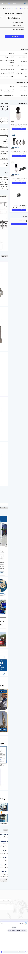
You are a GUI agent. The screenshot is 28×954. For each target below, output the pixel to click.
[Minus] (2, 923)
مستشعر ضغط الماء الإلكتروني (12, 8)
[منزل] (23, 3)
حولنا (2, 3)
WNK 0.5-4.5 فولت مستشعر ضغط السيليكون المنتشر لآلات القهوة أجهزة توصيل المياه (20, 207)
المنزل (14, 3)
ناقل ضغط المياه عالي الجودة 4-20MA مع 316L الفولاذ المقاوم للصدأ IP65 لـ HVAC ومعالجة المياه (19, 153)
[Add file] (26, 951)
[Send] (2, 951)
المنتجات (8, 3)
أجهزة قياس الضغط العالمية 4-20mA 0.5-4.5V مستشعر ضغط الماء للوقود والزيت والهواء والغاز (19, 126)
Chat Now (15, 36)
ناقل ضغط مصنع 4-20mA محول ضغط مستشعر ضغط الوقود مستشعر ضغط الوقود (19, 180)
